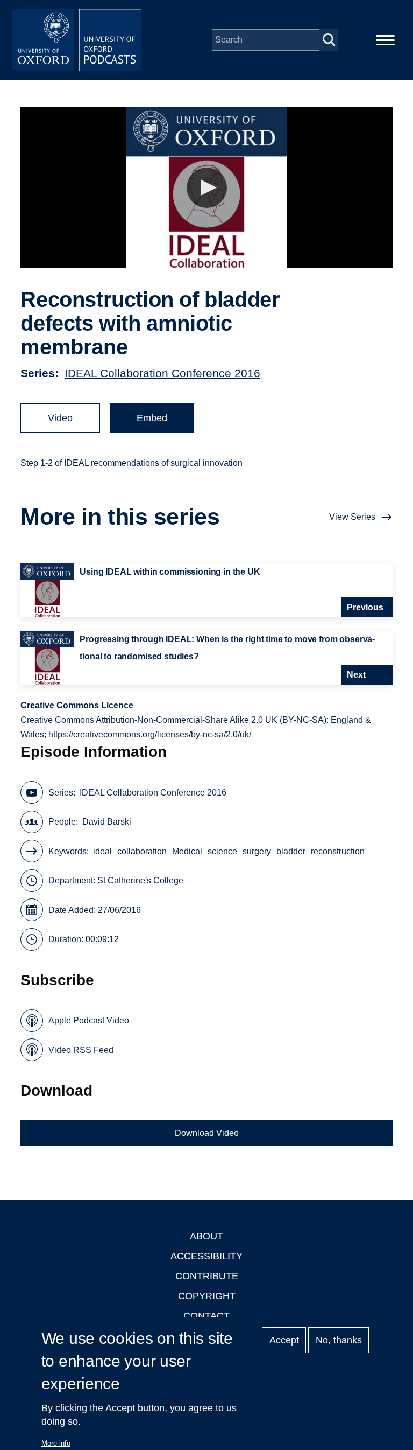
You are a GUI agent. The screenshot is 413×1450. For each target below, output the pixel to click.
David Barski (106, 821)
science (222, 851)
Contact (206, 1315)
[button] (207, 188)
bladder (290, 851)
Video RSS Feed (80, 1050)
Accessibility (206, 1256)
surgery (257, 851)
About (206, 1236)
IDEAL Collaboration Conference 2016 (162, 373)
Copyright (207, 1296)
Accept (284, 1340)
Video (60, 418)
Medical (187, 851)
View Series (352, 516)
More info (55, 1443)
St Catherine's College (140, 880)
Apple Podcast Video (88, 1020)
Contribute (206, 1276)
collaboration (142, 851)
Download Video (207, 1133)
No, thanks (339, 1340)
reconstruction (338, 851)
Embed (152, 418)
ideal (102, 851)
